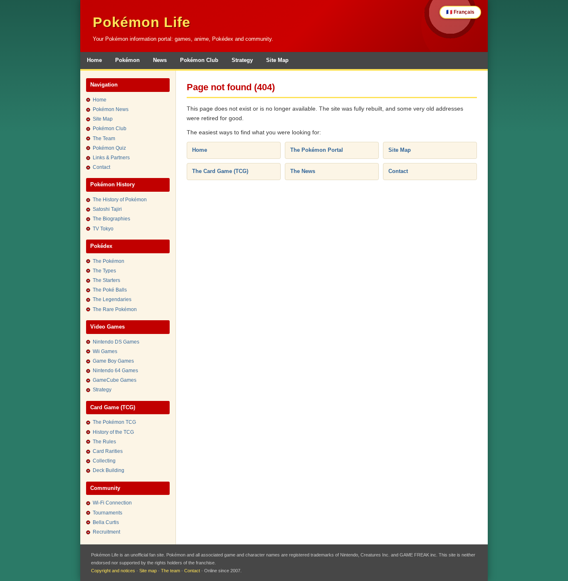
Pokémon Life (141, 22)
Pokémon (127, 60)
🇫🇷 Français (460, 12)
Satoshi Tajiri (107, 209)
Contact (101, 167)
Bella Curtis (106, 522)
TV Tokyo (103, 229)
